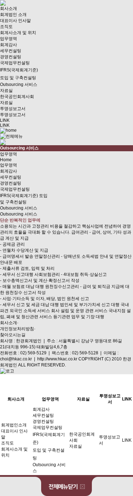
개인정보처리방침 (17, 328)
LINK (5, 120)
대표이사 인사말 (15, 20)
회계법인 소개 (13, 14)
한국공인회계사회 (17, 96)
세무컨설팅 (10, 50)
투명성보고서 (13, 108)
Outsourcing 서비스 (18, 84)
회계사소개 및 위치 (18, 32)
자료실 (6, 90)
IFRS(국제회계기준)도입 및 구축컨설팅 (19, 73)
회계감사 (8, 44)
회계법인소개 (14, 425)
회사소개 (8, 8)
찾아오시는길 (13, 334)
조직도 (6, 26)
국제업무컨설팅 (15, 62)
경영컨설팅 (10, 56)
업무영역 (8, 38)
